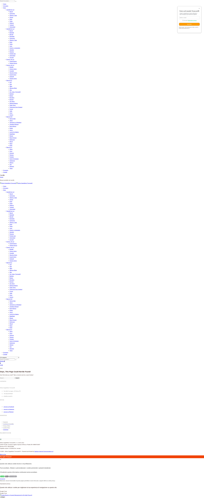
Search (17, 378)
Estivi (11, 19)
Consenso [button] (5, 429)
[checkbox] (102, 493)
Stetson (11, 162)
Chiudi (1, 177)
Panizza (12, 155)
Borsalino (12, 97)
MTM (11, 145)
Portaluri (12, 157)
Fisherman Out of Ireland (16, 107)
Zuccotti (12, 57)
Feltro (11, 21)
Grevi (11, 113)
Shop (4, 7)
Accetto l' (190, 20)
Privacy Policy (6, 425)
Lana (11, 46)
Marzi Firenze (13, 137)
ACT (11, 82)
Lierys (11, 130)
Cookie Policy (6, 427)
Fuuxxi (11, 109)
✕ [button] (0, 459)
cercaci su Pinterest (8, 411)
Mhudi (11, 141)
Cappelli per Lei (10, 9)
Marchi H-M (9, 116)
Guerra (11, 114)
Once (11, 151)
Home (4, 4)
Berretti (11, 34)
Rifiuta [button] (7, 476)
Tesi (11, 164)
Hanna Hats (13, 118)
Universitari (12, 27)
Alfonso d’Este (13, 88)
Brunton (12, 99)
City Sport (12, 101)
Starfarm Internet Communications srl (43, 451)
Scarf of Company (14, 158)
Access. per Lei (10, 59)
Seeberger (12, 160)
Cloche (11, 17)
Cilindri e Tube (13, 15)
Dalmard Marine (14, 103)
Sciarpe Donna (13, 63)
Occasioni (5, 170)
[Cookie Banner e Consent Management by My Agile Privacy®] (16, 495)
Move (11, 143)
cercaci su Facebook (9, 406)
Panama (12, 51)
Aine (11, 84)
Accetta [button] (2, 476)
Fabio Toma (13, 105)
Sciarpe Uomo (13, 78)
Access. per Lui (10, 65)
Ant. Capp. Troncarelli (15, 92)
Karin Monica (13, 126)
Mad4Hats (12, 134)
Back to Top (3, 454)
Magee (11, 136)
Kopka (11, 128)
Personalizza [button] (13, 476)
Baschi (11, 11)
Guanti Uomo (13, 74)
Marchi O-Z (9, 147)
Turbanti (12, 25)
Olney (11, 149)
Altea (11, 86)
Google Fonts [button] (3, 491)
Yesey (11, 168)
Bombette (12, 36)
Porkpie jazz (13, 53)
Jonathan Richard (14, 124)
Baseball (12, 32)
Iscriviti (189, 24)
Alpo (11, 90)
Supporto (5, 422)
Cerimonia (12, 13)
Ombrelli (12, 76)
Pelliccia (12, 23)
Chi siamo (5, 6)
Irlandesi (12, 49)
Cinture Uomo (13, 69)
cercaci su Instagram (9, 409)
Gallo (11, 111)
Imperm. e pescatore (15, 48)
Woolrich (12, 166)
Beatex (11, 95)
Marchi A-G (9, 80)
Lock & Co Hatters (14, 132)
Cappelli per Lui (10, 28)
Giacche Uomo (13, 72)
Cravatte (12, 71)
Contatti (5, 172)
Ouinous (12, 153)
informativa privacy (192, 20)
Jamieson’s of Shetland (15, 122)
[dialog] (102, 466)
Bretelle (11, 67)
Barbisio (12, 93)
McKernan (12, 139)
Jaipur (11, 120)
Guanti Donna (13, 61)
